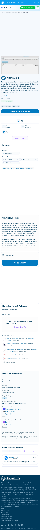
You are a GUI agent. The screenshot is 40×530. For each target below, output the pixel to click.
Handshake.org (10, 411)
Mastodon (11, 502)
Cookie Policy (5, 514)
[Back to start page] (3, 2)
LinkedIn (3, 504)
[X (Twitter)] (5, 525)
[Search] (34, 2)
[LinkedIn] (22, 525)
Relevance (15, 451)
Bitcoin (12, 168)
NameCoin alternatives (19, 111)
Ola (14, 487)
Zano (8, 346)
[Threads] (15, 525)
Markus (20, 487)
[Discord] (2, 525)
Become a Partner (6, 518)
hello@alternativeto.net (8, 500)
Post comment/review (31, 451)
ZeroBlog (8, 424)
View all (4, 416)
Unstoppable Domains (13, 409)
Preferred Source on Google (9, 521)
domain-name (29, 168)
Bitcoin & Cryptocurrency (20, 403)
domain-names (20, 168)
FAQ (2, 508)
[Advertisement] (20, 34)
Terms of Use (5, 510)
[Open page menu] (38, 2)
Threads (22, 502)
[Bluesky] (12, 525)
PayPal (16, 506)
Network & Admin (7, 403)
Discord (22, 500)
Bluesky (17, 502)
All (5, 451)
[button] (5, 95)
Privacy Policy (5, 512)
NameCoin (15, 338)
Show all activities (10, 362)
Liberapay (9, 506)
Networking (6, 168)
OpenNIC (8, 414)
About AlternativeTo (7, 516)
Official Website (20, 262)
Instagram (29, 502)
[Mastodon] (9, 525)
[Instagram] (19, 525)
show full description (20, 249)
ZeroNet (8, 422)
